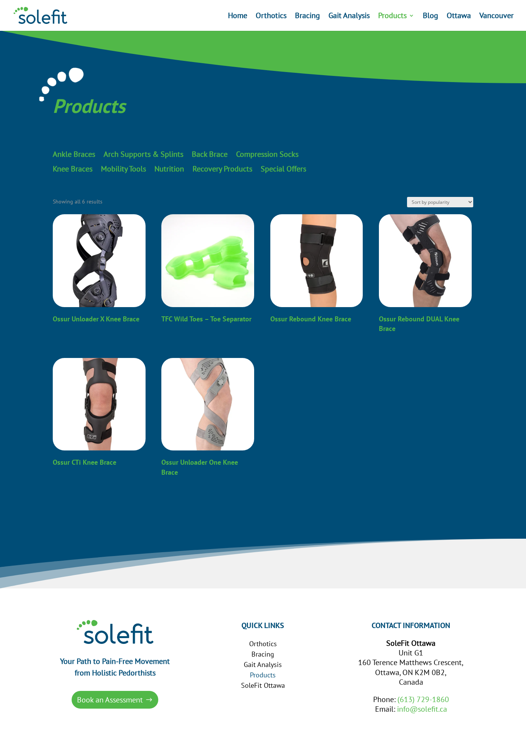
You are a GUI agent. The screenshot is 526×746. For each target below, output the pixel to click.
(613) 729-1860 (423, 699)
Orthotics (271, 16)
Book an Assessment (110, 700)
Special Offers (283, 169)
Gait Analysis (349, 16)
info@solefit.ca (422, 709)
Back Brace (210, 154)
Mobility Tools (123, 169)
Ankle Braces (74, 154)
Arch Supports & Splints (143, 154)
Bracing (307, 16)
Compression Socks (267, 154)
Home (237, 16)
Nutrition (169, 169)
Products (392, 16)
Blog (430, 16)
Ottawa (459, 16)
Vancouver (496, 16)
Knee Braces (72, 169)
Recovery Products (222, 169)
